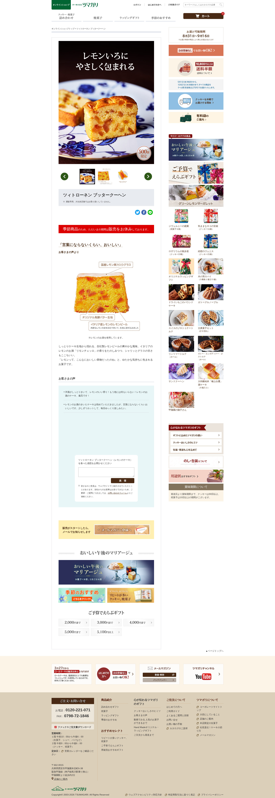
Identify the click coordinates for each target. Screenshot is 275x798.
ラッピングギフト (129, 17)
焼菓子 (98, 17)
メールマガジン (207, 735)
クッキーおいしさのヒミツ (147, 711)
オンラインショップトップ (63, 29)
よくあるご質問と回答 (177, 715)
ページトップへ (215, 651)
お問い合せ (172, 719)
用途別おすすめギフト (112, 750)
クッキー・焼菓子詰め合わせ (66, 17)
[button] (87, 176)
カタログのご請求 (179, 728)
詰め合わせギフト (110, 707)
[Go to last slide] (64, 176)
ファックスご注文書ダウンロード (74, 727)
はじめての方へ (174, 707)
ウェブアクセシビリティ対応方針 (145, 794)
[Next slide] (148, 176)
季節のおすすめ (161, 17)
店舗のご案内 (60, 779)
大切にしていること (210, 714)
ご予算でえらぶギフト (112, 745)
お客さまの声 (140, 715)
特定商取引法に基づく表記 (181, 794)
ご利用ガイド (173, 711)
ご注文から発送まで (144, 735)
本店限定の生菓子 (209, 723)
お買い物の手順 (174, 724)
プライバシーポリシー (212, 794)
